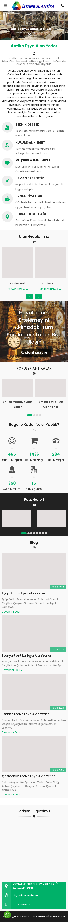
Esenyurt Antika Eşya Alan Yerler (26, 655)
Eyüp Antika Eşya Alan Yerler (23, 593)
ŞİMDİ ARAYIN (36, 353)
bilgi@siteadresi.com (25, 895)
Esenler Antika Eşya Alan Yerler (25, 714)
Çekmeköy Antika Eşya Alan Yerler (28, 776)
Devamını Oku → (12, 611)
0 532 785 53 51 (21, 904)
